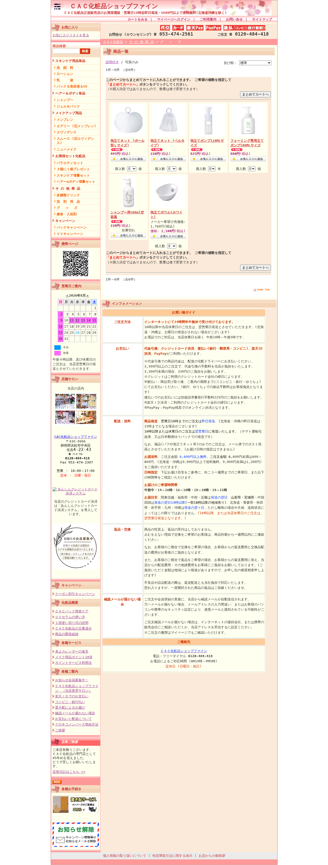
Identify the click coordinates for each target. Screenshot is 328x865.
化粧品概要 (69, 602)
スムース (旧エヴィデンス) (75, 141)
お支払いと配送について (73, 719)
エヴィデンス (67, 132)
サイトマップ (262, 19)
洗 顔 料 (65, 68)
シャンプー (65, 100)
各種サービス (71, 643)
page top (263, 289)
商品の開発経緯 (66, 634)
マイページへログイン (173, 19)
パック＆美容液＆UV (72, 86)
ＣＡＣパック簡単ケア (71, 611)
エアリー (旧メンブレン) (76, 126)
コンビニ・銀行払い (70, 702)
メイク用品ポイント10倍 (74, 657)
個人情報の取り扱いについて (124, 856)
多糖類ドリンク (68, 195)
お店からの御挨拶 (212, 856)
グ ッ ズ (67, 208)
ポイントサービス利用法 (73, 663)
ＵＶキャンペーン (70, 234)
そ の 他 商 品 (67, 188)
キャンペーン (65, 221)
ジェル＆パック (68, 106)
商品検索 (59, 46)
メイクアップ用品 (68, 113)
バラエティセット (70, 163)
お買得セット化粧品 (70, 156)
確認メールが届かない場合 (75, 713)
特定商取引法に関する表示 (172, 856)
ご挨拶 (60, 730)
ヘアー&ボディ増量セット (76, 181)
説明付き (112, 62)
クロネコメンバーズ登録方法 (76, 724)
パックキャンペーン (72, 227)
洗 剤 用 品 (68, 201)
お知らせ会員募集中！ (71, 680)
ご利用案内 (208, 19)
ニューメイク (67, 149)
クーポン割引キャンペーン (75, 594)
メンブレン (65, 120)
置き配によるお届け (70, 707)
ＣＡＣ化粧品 (113, 42)
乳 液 (65, 80)
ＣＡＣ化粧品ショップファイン (111, 6)
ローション (65, 74)
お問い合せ (234, 19)
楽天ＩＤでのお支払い (71, 696)
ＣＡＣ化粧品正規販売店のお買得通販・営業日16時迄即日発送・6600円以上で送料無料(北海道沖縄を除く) (145, 13)
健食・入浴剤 (67, 214)
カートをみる (138, 19)
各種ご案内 (69, 671)
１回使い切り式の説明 (71, 623)
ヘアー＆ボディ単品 (70, 93)
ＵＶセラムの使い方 (70, 617)
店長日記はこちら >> (69, 772)
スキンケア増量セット (73, 175)
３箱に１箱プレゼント (73, 169)
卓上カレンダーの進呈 (71, 651)
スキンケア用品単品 (70, 61)
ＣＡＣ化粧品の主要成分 (73, 628)
